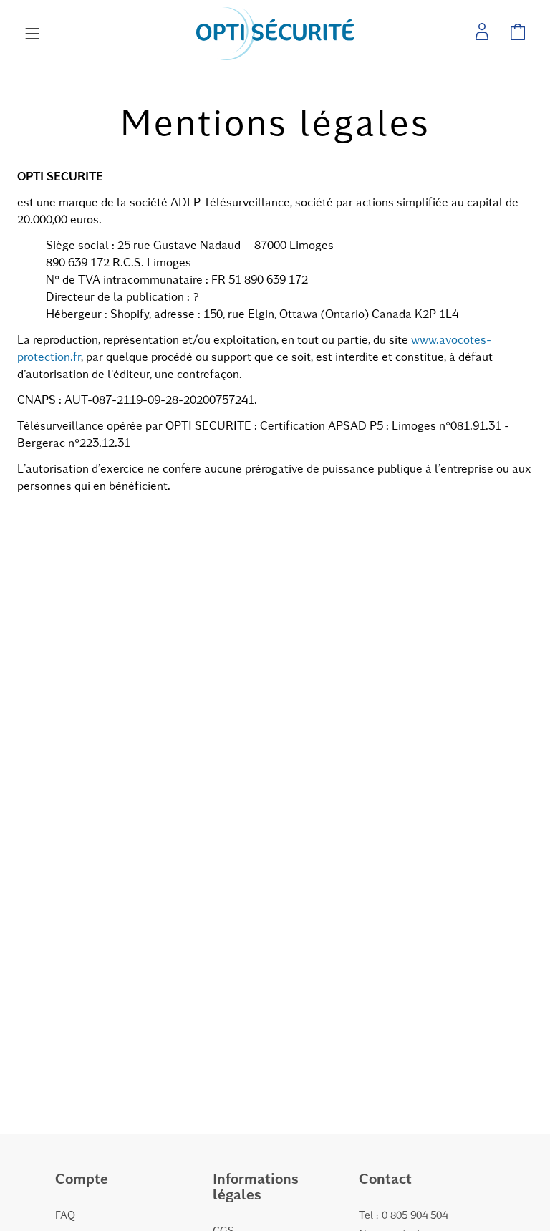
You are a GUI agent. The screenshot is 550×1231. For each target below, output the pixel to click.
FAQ (65, 1214)
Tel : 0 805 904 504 (403, 1214)
